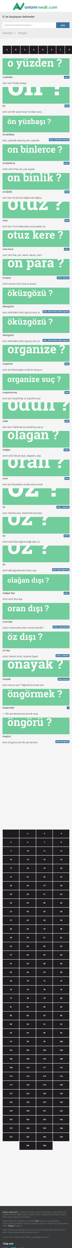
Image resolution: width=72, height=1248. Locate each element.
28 (61, 886)
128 (61, 1102)
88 (61, 1016)
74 (28, 990)
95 (44, 1033)
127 (44, 1102)
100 (61, 1042)
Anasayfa (8, 33)
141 (10, 1137)
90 (28, 1024)
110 (27, 1068)
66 (28, 972)
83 (44, 1007)
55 (44, 946)
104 (61, 1050)
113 (10, 1076)
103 (44, 1050)
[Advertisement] (36, 782)
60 (61, 955)
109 (10, 1068)
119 (44, 1085)
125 (10, 1102)
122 (27, 1094)
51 (44, 938)
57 (11, 955)
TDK (37, 1221)
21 (11, 877)
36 (61, 903)
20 (61, 868)
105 (10, 1059)
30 (28, 894)
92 (61, 1024)
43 (44, 920)
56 (61, 946)
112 (61, 1068)
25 (11, 886)
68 (61, 972)
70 (28, 981)
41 (11, 920)
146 (44, 1146)
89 (11, 1024)
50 (28, 938)
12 (61, 851)
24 (61, 877)
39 (44, 912)
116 (61, 1076)
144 (61, 1137)
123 (44, 1094)
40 (61, 912)
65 (11, 972)
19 (44, 868)
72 (61, 981)
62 (28, 964)
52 (61, 938)
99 (44, 1042)
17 (11, 868)
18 (28, 868)
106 (27, 1059)
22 (28, 877)
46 (28, 929)
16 (61, 860)
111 (44, 1068)
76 (61, 990)
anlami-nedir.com (10, 1212)
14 (28, 860)
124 (61, 1094)
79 (44, 998)
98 (28, 1042)
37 (11, 912)
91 (44, 1024)
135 (44, 1120)
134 (27, 1120)
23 (44, 877)
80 (61, 998)
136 (61, 1120)
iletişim (11, 1226)
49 (11, 938)
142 (27, 1137)
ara (63, 25)
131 (44, 1111)
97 (11, 1042)
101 (10, 1050)
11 (44, 851)
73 (11, 990)
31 (44, 894)
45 (11, 929)
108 (61, 1059)
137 (10, 1128)
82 (28, 1007)
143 (44, 1137)
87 (44, 1016)
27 (44, 886)
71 (44, 981)
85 (11, 1016)
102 (27, 1050)
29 (11, 894)
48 (61, 929)
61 (11, 964)
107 (44, 1059)
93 (11, 1033)
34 (28, 903)
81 (11, 1007)
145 (27, 1146)
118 (27, 1085)
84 (61, 1007)
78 (28, 998)
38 (28, 912)
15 (44, 860)
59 (44, 955)
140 (61, 1128)
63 (44, 964)
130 (27, 1111)
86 (28, 1016)
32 (61, 894)
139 (44, 1128)
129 (10, 1111)
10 (28, 851)
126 (27, 1102)
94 (28, 1033)
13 (11, 860)
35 (44, 903)
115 (44, 1076)
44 (61, 920)
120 (61, 1085)
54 (28, 946)
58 (28, 955)
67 (44, 972)
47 (44, 929)
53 (11, 946)
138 (27, 1128)
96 (61, 1033)
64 (61, 964)
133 (10, 1120)
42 (28, 920)
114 (27, 1076)
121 (10, 1094)
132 (61, 1111)
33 (11, 903)
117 (10, 1085)
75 (44, 990)
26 (28, 886)
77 (11, 998)
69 (11, 981)
